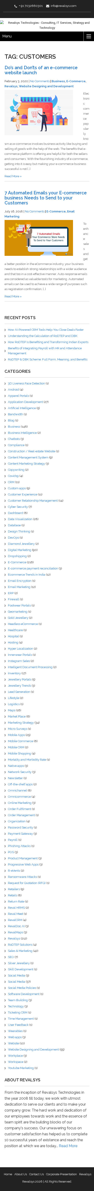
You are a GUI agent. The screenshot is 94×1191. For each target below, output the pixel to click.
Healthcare (15, 630)
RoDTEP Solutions (20, 944)
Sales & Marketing (20, 951)
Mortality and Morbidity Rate (27, 759)
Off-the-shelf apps (20, 784)
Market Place (17, 716)
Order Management (21, 815)
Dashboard (15, 513)
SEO (11, 957)
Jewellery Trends (19, 685)
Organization (17, 821)
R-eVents (14, 870)
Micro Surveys (17, 728)
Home (8, 1174)
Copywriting (16, 469)
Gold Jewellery (18, 617)
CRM (11, 482)
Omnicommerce (19, 796)
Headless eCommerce (23, 624)
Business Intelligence (22, 432)
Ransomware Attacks (22, 877)
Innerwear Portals (20, 654)
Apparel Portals (18, 395)
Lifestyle (13, 698)
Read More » (13, 176)
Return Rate (16, 901)
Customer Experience (22, 494)
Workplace (15, 1055)
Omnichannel (17, 790)
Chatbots (14, 439)
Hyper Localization (20, 648)
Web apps (15, 1037)
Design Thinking (19, 531)
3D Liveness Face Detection (26, 383)
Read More (68, 1146)
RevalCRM (15, 920)
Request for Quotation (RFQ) (27, 883)
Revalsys (11, 86)
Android (13, 389)
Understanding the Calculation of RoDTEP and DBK (42, 336)
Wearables (15, 1031)
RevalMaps (15, 932)
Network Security (19, 772)
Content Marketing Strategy (26, 463)
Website (13, 1043)
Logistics (14, 704)
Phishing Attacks (19, 846)
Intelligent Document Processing (30, 667)
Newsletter (15, 778)
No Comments (40, 81)
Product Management (23, 858)
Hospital (13, 636)
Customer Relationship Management (33, 500)
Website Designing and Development (46, 86)
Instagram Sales (19, 661)
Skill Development (20, 969)
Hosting (13, 642)
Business (58, 81)
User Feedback (18, 1025)
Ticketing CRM (17, 1012)
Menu (7, 36)
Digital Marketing (19, 550)
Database (14, 525)
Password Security (20, 827)
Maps (11, 710)
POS (11, 852)
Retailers (14, 889)
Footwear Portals (19, 605)
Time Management (21, 1018)
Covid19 (13, 476)
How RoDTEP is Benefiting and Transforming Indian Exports (48, 342)
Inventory (14, 673)
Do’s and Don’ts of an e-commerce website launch (41, 70)
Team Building (18, 1000)
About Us (20, 1174)
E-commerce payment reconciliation (33, 568)
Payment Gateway (20, 833)
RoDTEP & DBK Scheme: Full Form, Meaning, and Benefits (47, 359)
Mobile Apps (16, 735)
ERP (11, 593)
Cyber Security (18, 506)
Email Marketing (19, 587)
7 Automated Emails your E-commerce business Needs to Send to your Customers (46, 198)
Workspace (15, 1062)
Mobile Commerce (20, 741)
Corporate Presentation (61, 1174)
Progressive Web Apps (23, 864)
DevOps (13, 537)
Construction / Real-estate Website (31, 451)
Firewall (13, 599)
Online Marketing (19, 803)
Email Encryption (19, 580)
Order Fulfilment (19, 809)
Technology (16, 1006)
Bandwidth (15, 414)
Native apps (16, 766)
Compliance (16, 445)
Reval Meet (15, 914)
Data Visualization (20, 519)
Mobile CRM (16, 747)
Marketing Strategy (21, 722)
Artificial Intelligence (22, 408)
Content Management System (28, 457)
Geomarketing (17, 611)
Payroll (13, 840)
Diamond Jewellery (21, 543)
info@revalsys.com (63, 6)
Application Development (25, 402)
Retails (12, 895)
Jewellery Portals (19, 679)
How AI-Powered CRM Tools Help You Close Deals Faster (46, 329)
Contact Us (36, 1174)
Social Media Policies (22, 988)
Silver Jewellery (19, 963)
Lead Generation (19, 691)
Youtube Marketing (21, 1068)
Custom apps (17, 488)
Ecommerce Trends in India (26, 574)
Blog (11, 420)
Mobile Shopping (19, 753)
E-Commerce (76, 81)
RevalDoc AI (16, 926)
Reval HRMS (16, 907)
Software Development (23, 994)
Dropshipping (17, 556)
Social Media (16, 975)
